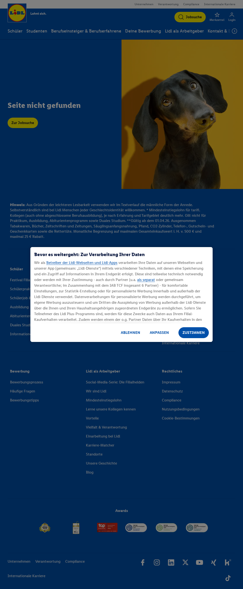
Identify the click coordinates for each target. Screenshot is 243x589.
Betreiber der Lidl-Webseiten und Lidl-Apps (81, 262)
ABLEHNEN (130, 332)
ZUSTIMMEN (193, 332)
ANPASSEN (159, 332)
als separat (146, 279)
